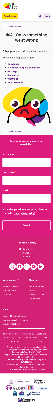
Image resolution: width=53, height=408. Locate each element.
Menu (47, 16)
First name (9, 154)
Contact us (7, 294)
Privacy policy (28, 334)
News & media (15, 82)
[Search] (40, 16)
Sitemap (38, 341)
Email (6, 190)
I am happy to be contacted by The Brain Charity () (26, 211)
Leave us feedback (11, 323)
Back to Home (14, 26)
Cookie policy (42, 334)
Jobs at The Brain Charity (14, 316)
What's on (12, 78)
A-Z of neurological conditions (23, 67)
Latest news (34, 298)
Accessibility (9, 337)
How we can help (10, 286)
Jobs (45, 337)
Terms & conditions (11, 334)
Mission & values (36, 294)
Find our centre (9, 290)
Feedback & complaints (29, 337)
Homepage (13, 63)
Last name (9, 172)
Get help (12, 71)
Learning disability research (15, 319)
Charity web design (16, 369)
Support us (13, 74)
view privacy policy (24, 213)
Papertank (40, 369)
